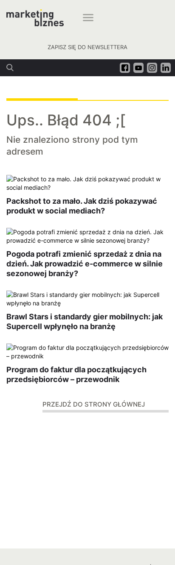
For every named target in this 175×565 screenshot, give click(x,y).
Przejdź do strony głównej (93, 404)
